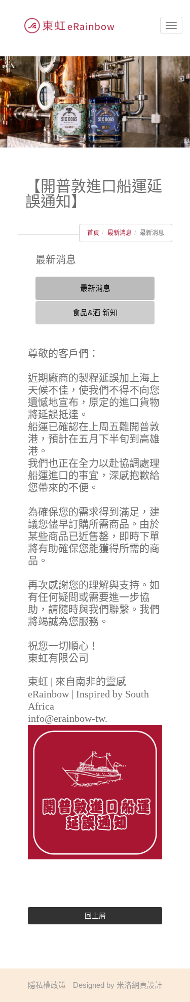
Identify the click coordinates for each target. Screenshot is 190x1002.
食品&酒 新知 (95, 312)
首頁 (93, 233)
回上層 (95, 916)
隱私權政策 (47, 985)
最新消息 (119, 233)
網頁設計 (147, 985)
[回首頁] (66, 25)
